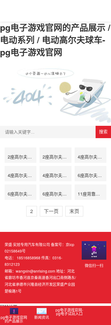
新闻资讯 (41, 317)
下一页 (51, 211)
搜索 (103, 131)
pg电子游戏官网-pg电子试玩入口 (69, 311)
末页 (74, 211)
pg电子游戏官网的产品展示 (14, 319)
